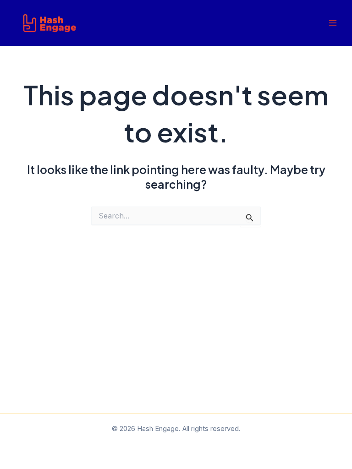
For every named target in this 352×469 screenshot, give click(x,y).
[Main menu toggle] (332, 23)
